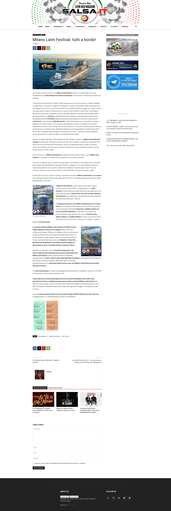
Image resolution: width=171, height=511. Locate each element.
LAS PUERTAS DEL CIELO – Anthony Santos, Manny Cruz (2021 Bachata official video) (87, 361)
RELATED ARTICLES (40, 388)
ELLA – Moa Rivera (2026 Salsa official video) (120, 145)
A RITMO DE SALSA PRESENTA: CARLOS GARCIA (46, 361)
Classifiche (79, 26)
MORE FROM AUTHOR (55, 388)
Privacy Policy (64, 496)
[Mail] (119, 498)
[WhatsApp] (48, 48)
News (43, 35)
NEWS (47, 26)
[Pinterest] (44, 48)
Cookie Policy (74, 496)
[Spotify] (124, 498)
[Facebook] (35, 48)
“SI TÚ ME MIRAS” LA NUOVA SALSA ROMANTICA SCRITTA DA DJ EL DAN (43, 410)
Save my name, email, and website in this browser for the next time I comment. (60, 463)
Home (40, 26)
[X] (39, 48)
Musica (103, 26)
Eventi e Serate (42, 32)
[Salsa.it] (85, 12)
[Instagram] (114, 498)
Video (68, 26)
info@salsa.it (72, 505)
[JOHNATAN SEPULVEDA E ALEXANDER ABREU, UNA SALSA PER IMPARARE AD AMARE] (91, 399)
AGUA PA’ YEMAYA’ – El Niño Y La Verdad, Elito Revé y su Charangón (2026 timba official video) (122, 127)
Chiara (36, 43)
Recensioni (58, 26)
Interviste (92, 26)
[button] (136, 27)
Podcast (125, 26)
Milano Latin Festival (54, 336)
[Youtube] (130, 498)
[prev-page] (34, 416)
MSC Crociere (65, 336)
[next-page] (37, 416)
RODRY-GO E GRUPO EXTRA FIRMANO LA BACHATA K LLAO (122, 134)
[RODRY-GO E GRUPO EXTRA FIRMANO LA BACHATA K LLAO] (67, 399)
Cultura (114, 26)
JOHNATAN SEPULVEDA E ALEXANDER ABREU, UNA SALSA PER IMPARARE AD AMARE (89, 410)
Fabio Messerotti (42, 336)
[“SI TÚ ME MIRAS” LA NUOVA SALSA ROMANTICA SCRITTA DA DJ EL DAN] (43, 399)
